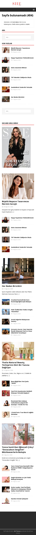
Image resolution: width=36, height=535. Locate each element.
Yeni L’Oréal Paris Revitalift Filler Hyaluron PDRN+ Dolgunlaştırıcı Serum (22, 467)
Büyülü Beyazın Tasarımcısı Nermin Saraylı (20, 49)
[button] (33, 9)
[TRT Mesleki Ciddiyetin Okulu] (6, 81)
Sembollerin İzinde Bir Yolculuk (21, 87)
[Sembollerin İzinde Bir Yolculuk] (6, 91)
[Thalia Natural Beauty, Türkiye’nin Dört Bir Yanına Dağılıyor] (18, 359)
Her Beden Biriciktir (17, 97)
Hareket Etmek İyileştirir (19, 499)
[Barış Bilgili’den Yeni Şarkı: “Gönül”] (6, 385)
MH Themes (17, 531)
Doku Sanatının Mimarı (19, 68)
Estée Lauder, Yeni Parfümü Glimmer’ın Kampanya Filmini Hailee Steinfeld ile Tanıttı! (21, 489)
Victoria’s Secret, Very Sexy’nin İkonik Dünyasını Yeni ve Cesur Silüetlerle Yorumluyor (21, 331)
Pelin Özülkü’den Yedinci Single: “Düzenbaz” (22, 310)
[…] (13, 212)
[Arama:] (18, 37)
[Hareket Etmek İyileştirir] (6, 503)
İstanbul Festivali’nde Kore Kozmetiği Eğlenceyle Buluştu (21, 301)
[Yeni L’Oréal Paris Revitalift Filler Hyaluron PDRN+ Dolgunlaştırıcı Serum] (6, 470)
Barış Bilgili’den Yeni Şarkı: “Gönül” (20, 382)
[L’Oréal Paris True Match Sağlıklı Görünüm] (6, 416)
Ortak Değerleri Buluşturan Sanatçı (20, 320)
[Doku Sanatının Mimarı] (6, 71)
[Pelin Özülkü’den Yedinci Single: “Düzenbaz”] (6, 313)
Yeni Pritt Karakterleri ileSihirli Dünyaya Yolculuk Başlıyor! (21, 392)
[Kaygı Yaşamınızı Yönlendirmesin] (6, 62)
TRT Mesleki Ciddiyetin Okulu (21, 77)
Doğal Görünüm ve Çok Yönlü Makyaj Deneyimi (21, 478)
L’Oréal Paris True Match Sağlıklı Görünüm (22, 413)
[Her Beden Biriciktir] (6, 101)
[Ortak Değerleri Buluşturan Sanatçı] (6, 323)
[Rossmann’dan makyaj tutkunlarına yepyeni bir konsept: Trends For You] (6, 405)
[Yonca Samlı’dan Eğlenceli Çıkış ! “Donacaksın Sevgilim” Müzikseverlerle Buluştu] (18, 444)
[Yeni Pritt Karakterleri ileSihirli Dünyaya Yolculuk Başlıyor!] (6, 395)
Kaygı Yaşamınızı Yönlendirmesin (22, 58)
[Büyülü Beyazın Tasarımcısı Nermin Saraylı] (6, 52)
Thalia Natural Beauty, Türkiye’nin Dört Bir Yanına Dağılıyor (15, 365)
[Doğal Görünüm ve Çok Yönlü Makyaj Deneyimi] (6, 481)
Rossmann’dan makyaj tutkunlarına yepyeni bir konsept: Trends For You (19, 402)
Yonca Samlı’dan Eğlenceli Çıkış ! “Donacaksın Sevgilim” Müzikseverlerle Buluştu (18, 449)
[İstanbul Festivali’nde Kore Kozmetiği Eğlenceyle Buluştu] (6, 304)
